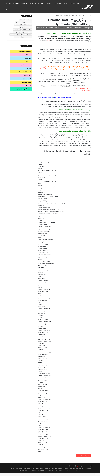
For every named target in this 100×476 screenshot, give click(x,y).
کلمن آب (77, 466)
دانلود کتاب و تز (57, 3)
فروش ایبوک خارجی (27, 34)
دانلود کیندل (29, 32)
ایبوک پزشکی (22, 19)
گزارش (82, 15)
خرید (26, 82)
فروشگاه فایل (24, 3)
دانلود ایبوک (22, 27)
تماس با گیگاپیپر (44, 68)
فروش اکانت (65, 3)
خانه (78, 3)
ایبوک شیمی (29, 19)
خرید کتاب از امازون (18, 24)
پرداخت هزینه (16, 3)
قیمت (28, 54)
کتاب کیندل (29, 36)
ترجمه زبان (82, 466)
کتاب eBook (19, 34)
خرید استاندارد (18, 22)
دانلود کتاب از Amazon (27, 29)
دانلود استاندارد (49, 3)
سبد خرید (31, 3)
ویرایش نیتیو (72, 466)
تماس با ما (8, 3)
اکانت (28, 61)
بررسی (25, 51)
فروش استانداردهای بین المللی (19, 32)
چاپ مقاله (37, 3)
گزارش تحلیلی (17, 36)
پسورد (27, 75)
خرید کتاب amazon (27, 24)
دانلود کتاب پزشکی (17, 29)
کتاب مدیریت (12, 34)
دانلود (86, 15)
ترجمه (42, 3)
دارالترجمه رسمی (89, 466)
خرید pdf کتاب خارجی (27, 22)
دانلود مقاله (72, 3)
